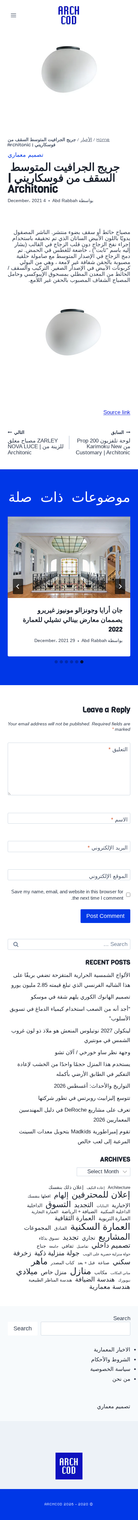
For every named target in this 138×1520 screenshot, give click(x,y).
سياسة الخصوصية (110, 1369)
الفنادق (60, 1228)
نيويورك (124, 1280)
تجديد (71, 1237)
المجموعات (37, 1228)
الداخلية (34, 1205)
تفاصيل (82, 1246)
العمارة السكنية (100, 1226)
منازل (80, 1271)
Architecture (119, 1187)
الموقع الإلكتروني (108, 876)
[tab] (81, 661)
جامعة (53, 1246)
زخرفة (22, 1253)
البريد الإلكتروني (108, 848)
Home (103, 140)
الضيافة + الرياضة (79, 1211)
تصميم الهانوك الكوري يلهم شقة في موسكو (80, 997)
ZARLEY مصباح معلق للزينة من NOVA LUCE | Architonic (36, 443)
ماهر (39, 1261)
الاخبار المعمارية (112, 1350)
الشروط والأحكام (110, 1360)
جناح (41, 1246)
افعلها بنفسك (39, 1196)
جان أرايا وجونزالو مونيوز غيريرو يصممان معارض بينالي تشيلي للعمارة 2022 (73, 620)
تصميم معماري (25, 155)
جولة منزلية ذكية (57, 1253)
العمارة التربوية (114, 1218)
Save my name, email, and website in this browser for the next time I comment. (67, 895)
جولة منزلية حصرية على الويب (106, 1254)
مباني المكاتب (120, 1273)
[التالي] (18, 586)
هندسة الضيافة (95, 1279)
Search (121, 1318)
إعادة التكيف (96, 1188)
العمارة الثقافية (75, 1218)
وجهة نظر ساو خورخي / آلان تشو (92, 1052)
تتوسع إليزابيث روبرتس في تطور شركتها (84, 1098)
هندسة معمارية (109, 1286)
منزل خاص (54, 1272)
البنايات (102, 1206)
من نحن (121, 1379)
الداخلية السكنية (115, 1211)
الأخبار (86, 140)
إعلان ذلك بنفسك (65, 1187)
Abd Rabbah (65, 200)
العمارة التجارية (44, 1212)
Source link (116, 412)
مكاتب (100, 1272)
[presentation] (69, 557)
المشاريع (114, 1237)
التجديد (83, 1204)
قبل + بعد (86, 1263)
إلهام (61, 1195)
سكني (121, 1262)
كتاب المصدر (62, 1262)
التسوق (58, 1204)
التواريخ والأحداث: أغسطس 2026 (92, 1086)
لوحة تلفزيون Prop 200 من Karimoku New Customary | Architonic (103, 443)
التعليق (118, 749)
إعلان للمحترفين (101, 1194)
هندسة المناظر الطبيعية (50, 1280)
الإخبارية (121, 1205)
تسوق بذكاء (49, 1238)
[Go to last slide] (120, 586)
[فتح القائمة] (14, 15)
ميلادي (27, 1271)
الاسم (119, 820)
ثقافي (67, 1246)
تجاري (88, 1238)
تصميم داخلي (110, 1245)
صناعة (103, 1262)
